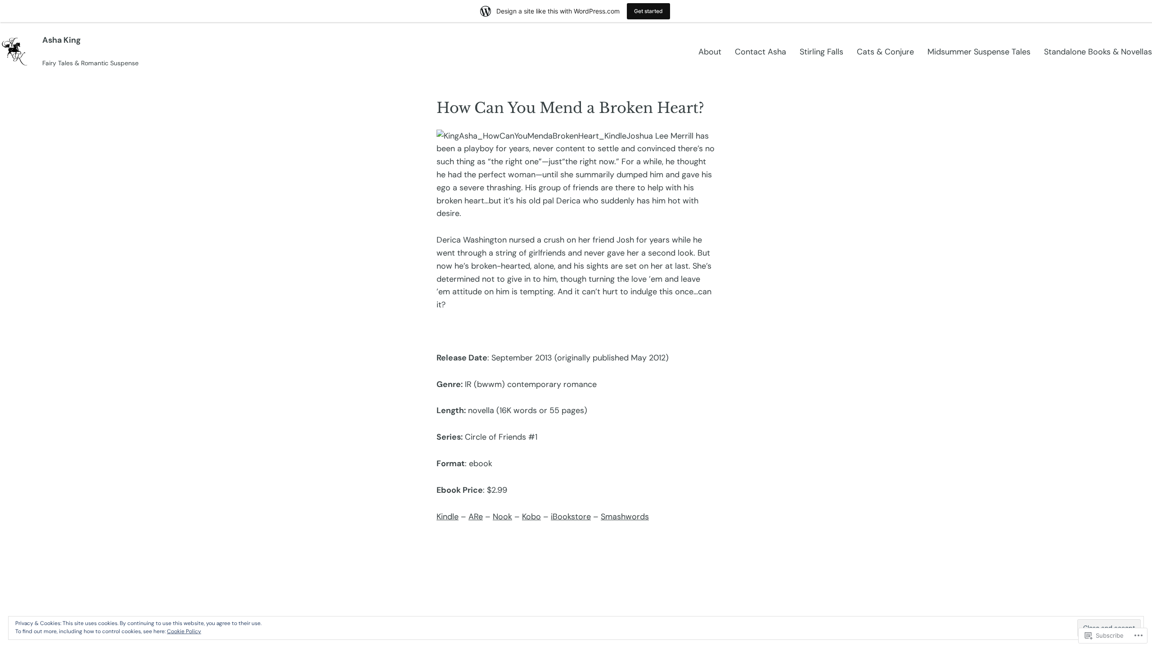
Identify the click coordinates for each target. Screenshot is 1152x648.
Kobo (531, 516)
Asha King (61, 40)
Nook (502, 516)
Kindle (447, 516)
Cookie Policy (184, 631)
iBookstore (571, 516)
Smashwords (625, 516)
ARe (475, 516)
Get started (648, 11)
